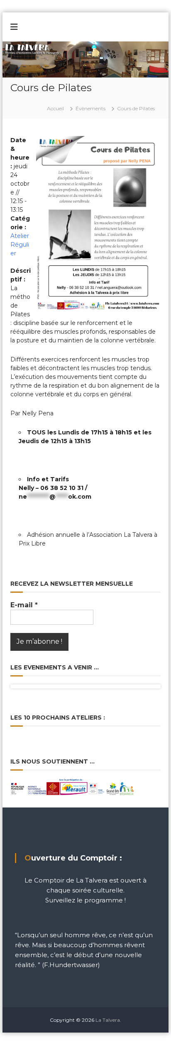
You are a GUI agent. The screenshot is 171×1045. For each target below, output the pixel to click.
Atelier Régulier (19, 244)
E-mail (24, 605)
